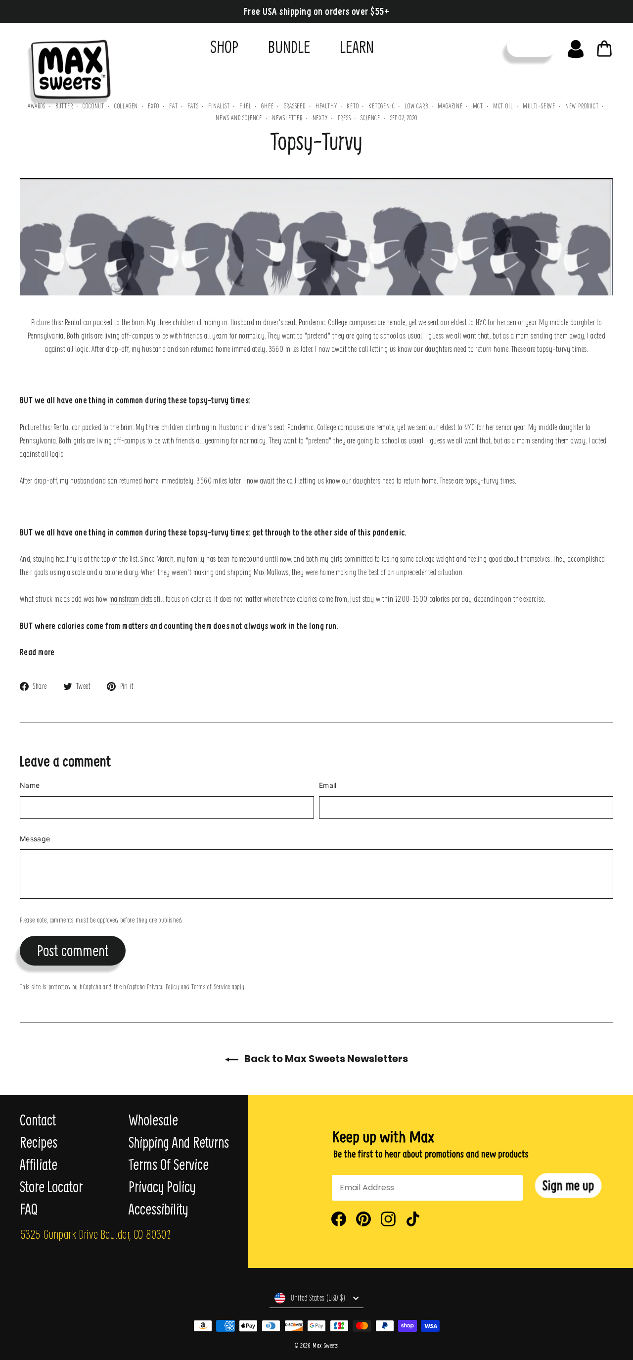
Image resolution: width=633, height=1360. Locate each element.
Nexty (320, 117)
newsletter (287, 117)
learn (357, 46)
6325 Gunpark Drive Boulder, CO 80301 (95, 1234)
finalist (218, 105)
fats (192, 105)
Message (35, 838)
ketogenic (381, 105)
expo (153, 105)
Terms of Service (210, 986)
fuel (245, 105)
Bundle (289, 46)
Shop (224, 46)
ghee (267, 105)
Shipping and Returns (179, 1142)
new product (582, 105)
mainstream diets (130, 598)
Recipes (38, 1142)
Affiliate (38, 1164)
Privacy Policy (163, 986)
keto (353, 105)
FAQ (29, 1209)
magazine (450, 105)
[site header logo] (66, 68)
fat (173, 105)
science (370, 117)
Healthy (326, 105)
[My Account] (576, 46)
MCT (478, 105)
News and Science (239, 117)
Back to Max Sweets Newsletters (325, 1059)
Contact (38, 1120)
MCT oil (503, 105)
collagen (126, 105)
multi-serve (539, 105)
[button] (568, 1185)
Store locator (51, 1186)
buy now (531, 46)
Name (30, 785)
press (344, 117)
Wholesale (153, 1120)
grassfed (295, 105)
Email (328, 785)
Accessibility (158, 1209)
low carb (416, 105)
